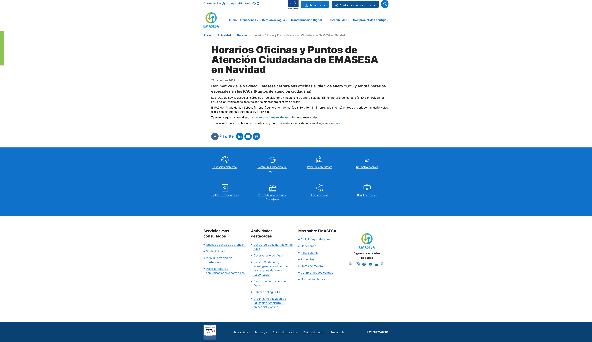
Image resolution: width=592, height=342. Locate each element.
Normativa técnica (367, 166)
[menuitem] (315, 4)
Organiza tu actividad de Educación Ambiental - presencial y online (269, 303)
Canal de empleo (367, 195)
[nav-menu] (324, 5)
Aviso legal (261, 332)
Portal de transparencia (225, 195)
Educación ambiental (224, 166)
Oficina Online (212, 3)
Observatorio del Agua (268, 255)
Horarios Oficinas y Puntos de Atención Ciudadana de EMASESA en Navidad (299, 35)
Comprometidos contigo (369, 20)
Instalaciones (309, 252)
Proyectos (307, 259)
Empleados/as (319, 195)
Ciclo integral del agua (315, 239)
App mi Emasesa (241, 3)
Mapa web (337, 332)
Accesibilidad (242, 332)
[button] (384, 4)
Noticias (242, 35)
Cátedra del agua (264, 292)
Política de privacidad (285, 332)
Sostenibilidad (337, 20)
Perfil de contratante (319, 166)
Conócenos (248, 20)
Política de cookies (314, 332)
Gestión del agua (273, 20)
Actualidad (224, 35)
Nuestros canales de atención (226, 244)
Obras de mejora (312, 266)
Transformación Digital (306, 20)
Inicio (233, 20)
